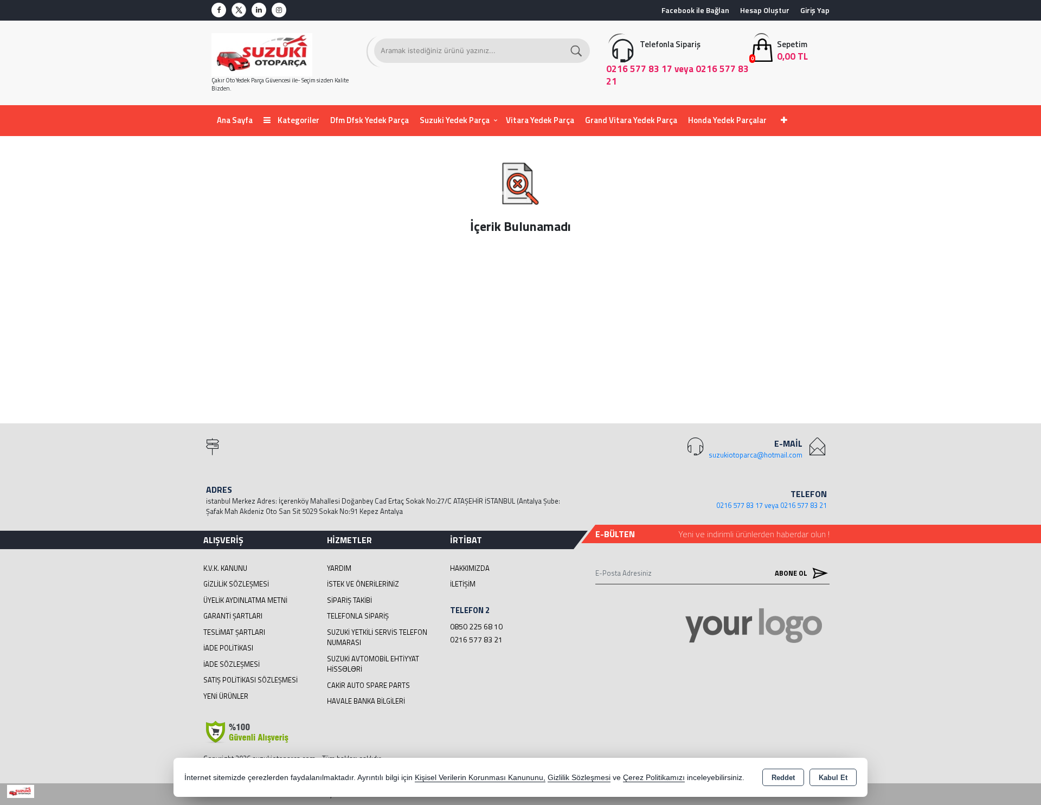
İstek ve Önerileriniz (363, 583)
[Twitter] (239, 10)
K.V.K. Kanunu (225, 568)
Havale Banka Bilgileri (366, 700)
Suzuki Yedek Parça (455, 120)
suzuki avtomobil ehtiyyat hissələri (373, 664)
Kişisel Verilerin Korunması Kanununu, (480, 778)
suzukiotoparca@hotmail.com (755, 454)
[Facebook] (218, 10)
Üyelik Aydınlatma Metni (245, 600)
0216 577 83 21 (476, 639)
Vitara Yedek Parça (540, 120)
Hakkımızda (470, 568)
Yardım (339, 568)
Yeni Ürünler (225, 696)
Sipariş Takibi (349, 600)
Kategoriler (297, 120)
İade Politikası (228, 647)
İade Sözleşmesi (231, 664)
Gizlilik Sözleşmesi (236, 583)
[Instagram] (279, 10)
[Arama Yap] (577, 50)
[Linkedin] (259, 10)
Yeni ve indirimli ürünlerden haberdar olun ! (754, 533)
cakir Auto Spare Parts (368, 685)
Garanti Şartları (232, 615)
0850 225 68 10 (476, 626)
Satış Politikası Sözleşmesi (250, 679)
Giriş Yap (815, 10)
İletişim (462, 583)
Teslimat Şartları (234, 632)
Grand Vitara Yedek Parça (631, 120)
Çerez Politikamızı (654, 778)
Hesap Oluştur (764, 10)
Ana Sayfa (235, 120)
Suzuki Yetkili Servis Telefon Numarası (377, 637)
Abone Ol (792, 573)
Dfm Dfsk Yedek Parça (369, 120)
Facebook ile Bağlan (695, 10)
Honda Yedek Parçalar (727, 120)
